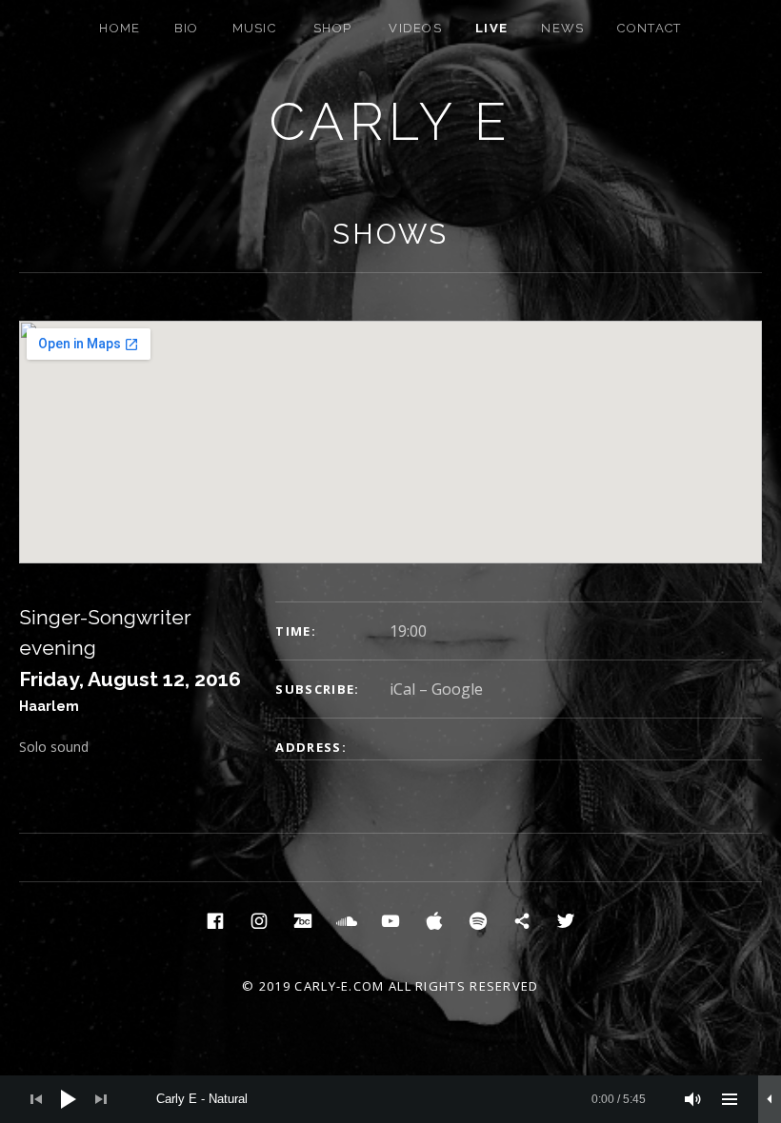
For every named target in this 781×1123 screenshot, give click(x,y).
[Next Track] (101, 1099)
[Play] (68, 1099)
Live (491, 28)
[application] (390, 1099)
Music (254, 28)
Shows (390, 234)
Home (119, 28)
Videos (415, 28)
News (562, 28)
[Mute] (693, 1099)
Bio (186, 28)
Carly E (391, 121)
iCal (402, 689)
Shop (332, 28)
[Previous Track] (36, 1099)
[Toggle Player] (769, 1099)
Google (457, 689)
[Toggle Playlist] (729, 1099)
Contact (649, 28)
